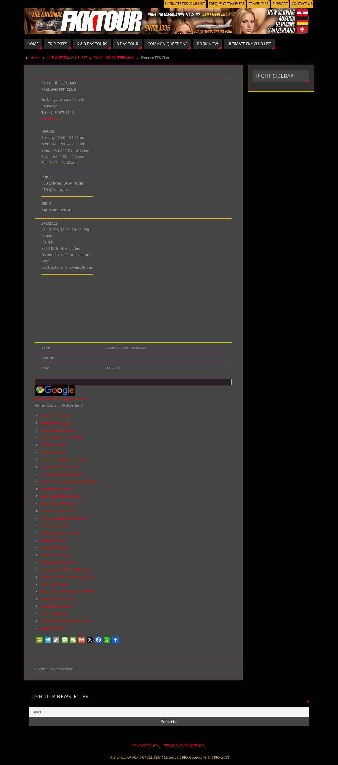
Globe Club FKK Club (59, 503)
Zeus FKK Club (53, 628)
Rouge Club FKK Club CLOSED (67, 591)
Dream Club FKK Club (60, 466)
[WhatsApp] (107, 640)
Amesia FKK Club (56, 423)
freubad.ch (51, 118)
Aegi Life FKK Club (57, 415)
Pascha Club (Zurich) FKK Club (67, 576)
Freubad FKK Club (56, 489)
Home (35, 58)
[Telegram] (48, 640)
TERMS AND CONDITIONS (184, 746)
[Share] (115, 640)
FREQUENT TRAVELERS (227, 4)
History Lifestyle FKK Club (63, 518)
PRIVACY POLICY (145, 746)
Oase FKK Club (54, 540)
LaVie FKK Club (54, 525)
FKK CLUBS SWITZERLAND (113, 58)
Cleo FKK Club (53, 452)
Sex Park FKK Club (56, 606)
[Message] (64, 640)
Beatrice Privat (53, 445)
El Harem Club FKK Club (62, 474)
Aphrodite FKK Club (58, 430)
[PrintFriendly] (39, 640)
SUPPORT (280, 4)
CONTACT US (302, 4)
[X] (90, 640)
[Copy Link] (56, 640)
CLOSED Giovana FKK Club (64, 459)
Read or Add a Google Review (61, 398)
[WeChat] (73, 640)
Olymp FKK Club (55, 547)
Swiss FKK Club (54, 613)
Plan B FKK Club (55, 584)
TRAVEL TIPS (258, 4)
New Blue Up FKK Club (61, 532)
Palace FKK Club (55, 554)
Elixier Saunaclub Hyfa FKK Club (69, 481)
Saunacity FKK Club (58, 599)
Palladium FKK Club (58, 562)
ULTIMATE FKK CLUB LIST (185, 4)
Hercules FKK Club (57, 510)
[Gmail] (81, 640)
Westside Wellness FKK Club (66, 620)
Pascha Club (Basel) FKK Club (66, 569)
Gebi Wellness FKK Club (62, 496)
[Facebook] (98, 640)
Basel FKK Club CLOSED (61, 437)
